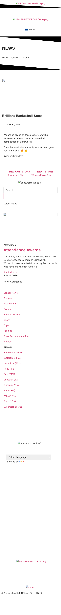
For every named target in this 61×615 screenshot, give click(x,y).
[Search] (7, 196)
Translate (29, 461)
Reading (8, 330)
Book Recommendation (16, 336)
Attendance (10, 303)
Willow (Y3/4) (11, 395)
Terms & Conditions (30, 529)
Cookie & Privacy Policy (30, 526)
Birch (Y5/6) (10, 401)
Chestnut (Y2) (11, 379)
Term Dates (30, 523)
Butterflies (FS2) (12, 357)
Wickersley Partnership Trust (30, 517)
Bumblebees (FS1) (13, 352)
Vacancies (30, 511)
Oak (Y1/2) (9, 374)
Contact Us (30, 514)
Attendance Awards (22, 250)
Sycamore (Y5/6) (13, 406)
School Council (12, 314)
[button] (32, 29)
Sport (7, 320)
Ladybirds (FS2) (12, 363)
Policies (30, 520)
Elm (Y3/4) (9, 390)
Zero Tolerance (30, 532)
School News (11, 292)
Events (7, 309)
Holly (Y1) (9, 368)
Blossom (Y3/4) (12, 385)
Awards (7, 341)
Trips (6, 325)
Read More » (10, 272)
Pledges (8, 298)
